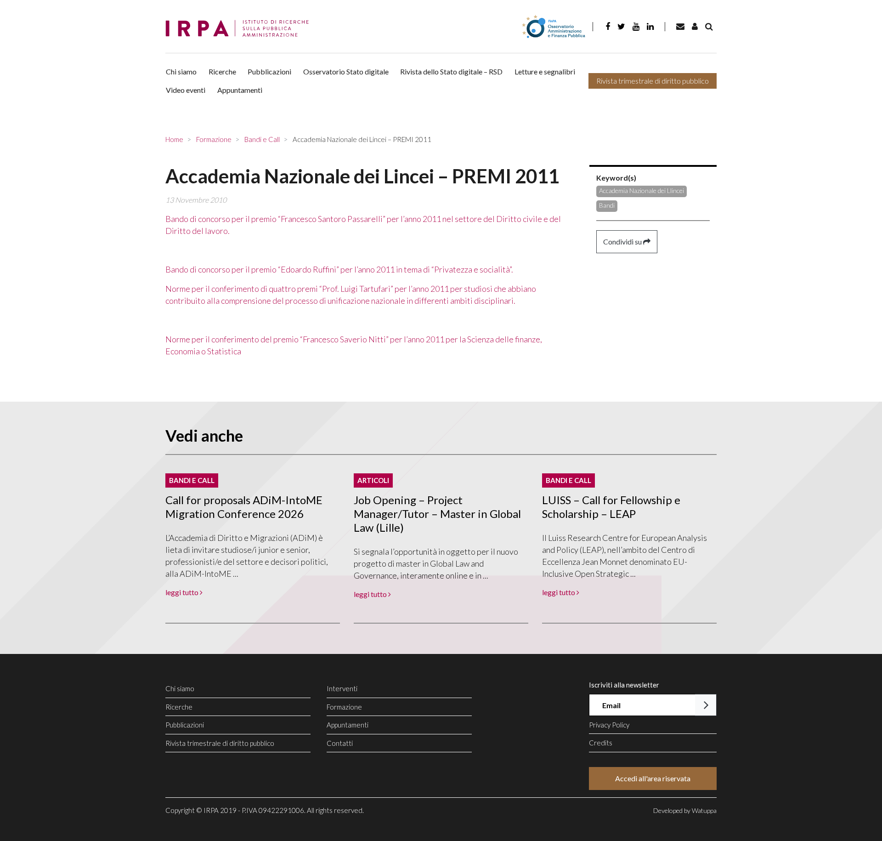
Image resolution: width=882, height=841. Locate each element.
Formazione (344, 707)
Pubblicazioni (269, 71)
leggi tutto (182, 592)
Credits (600, 743)
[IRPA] (240, 29)
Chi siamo (181, 71)
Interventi (342, 688)
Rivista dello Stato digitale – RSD (451, 71)
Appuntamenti (239, 89)
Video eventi (185, 89)
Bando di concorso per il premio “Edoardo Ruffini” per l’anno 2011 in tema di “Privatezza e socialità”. (339, 269)
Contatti (340, 743)
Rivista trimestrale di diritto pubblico (652, 80)
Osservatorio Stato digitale (346, 71)
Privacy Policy (609, 725)
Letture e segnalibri (544, 71)
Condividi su (623, 241)
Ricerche (222, 71)
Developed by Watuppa (685, 810)
